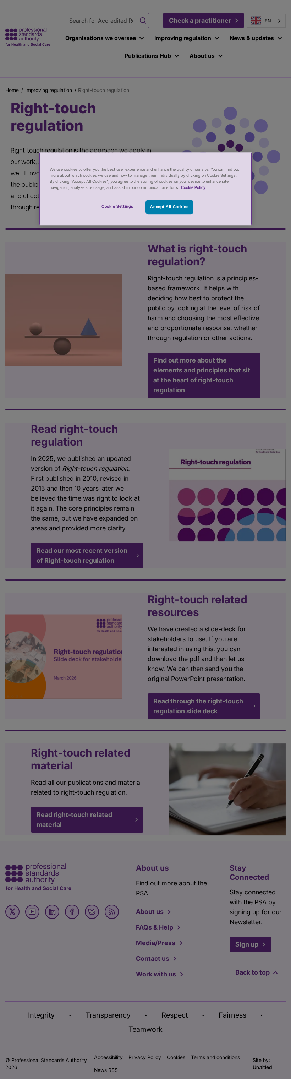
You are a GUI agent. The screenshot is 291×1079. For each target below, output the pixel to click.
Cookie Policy (193, 187)
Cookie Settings (117, 206)
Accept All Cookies (169, 206)
